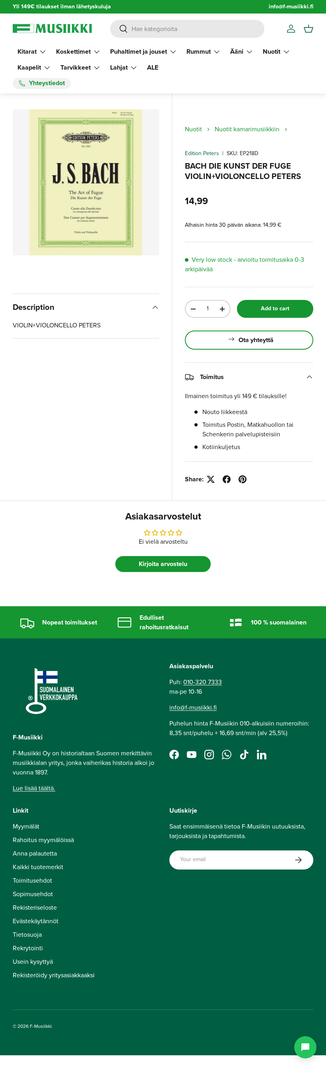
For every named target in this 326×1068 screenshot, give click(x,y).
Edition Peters (202, 153)
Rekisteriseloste (35, 907)
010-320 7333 (202, 682)
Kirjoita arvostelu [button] (163, 563)
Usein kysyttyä (33, 961)
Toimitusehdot (32, 880)
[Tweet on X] (211, 479)
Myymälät (26, 826)
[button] (308, 28)
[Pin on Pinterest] (242, 479)
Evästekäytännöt (35, 921)
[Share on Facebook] (227, 479)
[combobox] (187, 29)
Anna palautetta (35, 853)
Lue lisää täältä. (34, 788)
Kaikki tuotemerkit (38, 867)
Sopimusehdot (33, 894)
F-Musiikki (41, 1026)
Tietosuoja (27, 934)
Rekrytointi (28, 948)
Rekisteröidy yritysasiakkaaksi (54, 975)
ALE (152, 67)
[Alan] (305, 1047)
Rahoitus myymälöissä (43, 839)
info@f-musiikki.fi (291, 6)
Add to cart (275, 308)
